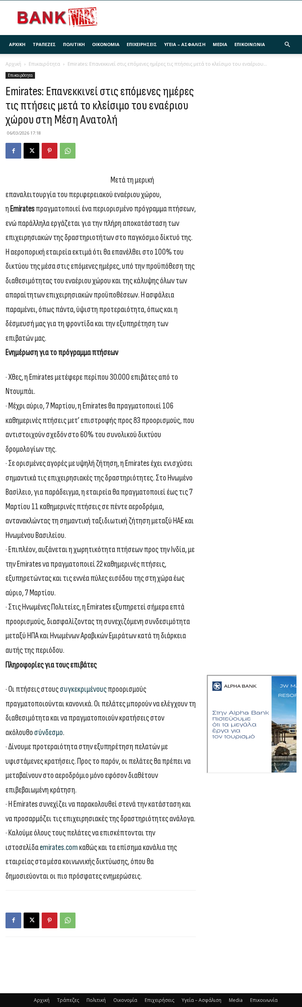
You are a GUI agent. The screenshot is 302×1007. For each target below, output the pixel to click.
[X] (31, 151)
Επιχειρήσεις (142, 44)
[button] (287, 44)
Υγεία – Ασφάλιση (185, 44)
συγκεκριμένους (83, 689)
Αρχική (17, 44)
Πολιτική (74, 44)
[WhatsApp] (68, 151)
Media (220, 44)
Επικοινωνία (249, 44)
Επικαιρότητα (44, 64)
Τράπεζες (44, 44)
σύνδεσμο (48, 732)
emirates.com (59, 847)
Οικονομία (106, 44)
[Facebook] (13, 151)
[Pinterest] (49, 151)
